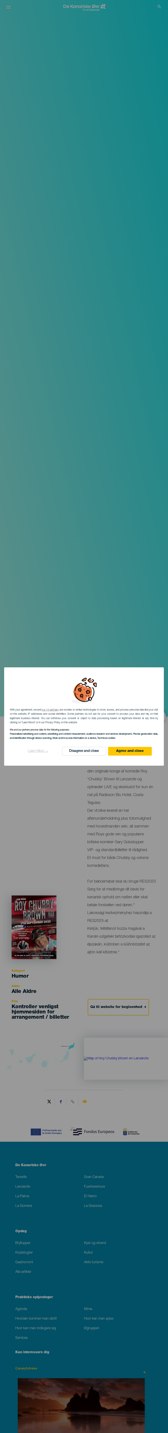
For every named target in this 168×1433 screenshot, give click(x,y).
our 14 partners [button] (50, 710)
